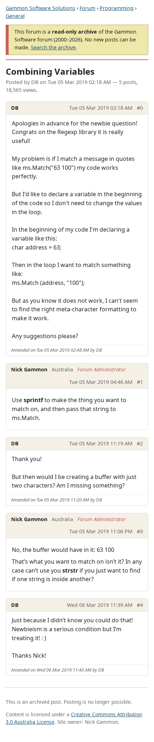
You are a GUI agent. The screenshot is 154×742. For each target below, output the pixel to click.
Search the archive (53, 47)
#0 (140, 107)
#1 (140, 382)
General (15, 16)
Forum (87, 8)
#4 (140, 605)
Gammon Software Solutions (40, 8)
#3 (140, 531)
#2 (140, 443)
